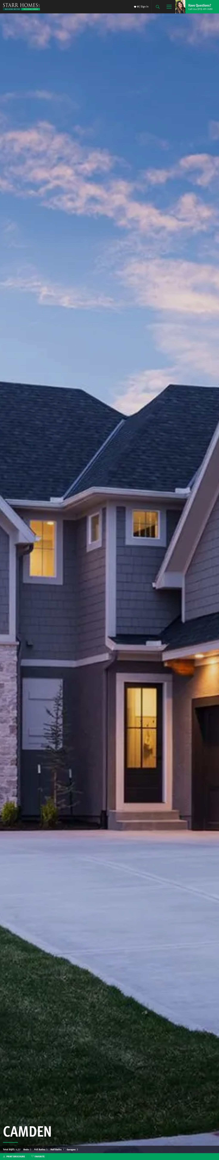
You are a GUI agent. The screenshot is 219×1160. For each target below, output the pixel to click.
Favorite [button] (40, 1156)
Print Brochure (15, 1156)
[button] (197, 6)
